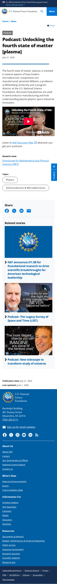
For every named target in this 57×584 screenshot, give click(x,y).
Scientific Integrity (11, 558)
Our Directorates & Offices (15, 460)
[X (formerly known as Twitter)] (11, 435)
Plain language (8, 579)
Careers (6, 456)
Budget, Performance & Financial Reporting (23, 540)
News (13, 21)
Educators (7, 519)
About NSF (7, 451)
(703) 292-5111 (10, 419)
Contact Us (7, 469)
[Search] (42, 11)
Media (5, 515)
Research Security (11, 553)
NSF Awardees (9, 506)
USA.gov (26, 575)
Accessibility (38, 575)
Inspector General (32, 570)
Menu (52, 11)
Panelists (6, 524)
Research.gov (8, 562)
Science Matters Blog (12, 490)
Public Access (8, 545)
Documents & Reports (13, 536)
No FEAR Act (14, 575)
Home (5, 21)
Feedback (54, 175)
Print (52, 25)
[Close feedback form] (54, 167)
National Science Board (13, 464)
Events (5, 485)
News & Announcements (14, 481)
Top (52, 369)
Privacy (45, 570)
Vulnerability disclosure (11, 570)
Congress (6, 511)
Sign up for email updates (21, 427)
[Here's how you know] (28, 3)
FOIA (4, 575)
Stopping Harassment (13, 549)
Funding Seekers (10, 502)
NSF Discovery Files (22, 142)
